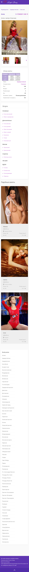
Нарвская (4, 443)
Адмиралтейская (6, 358)
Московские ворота (7, 440)
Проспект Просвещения (8, 498)
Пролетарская (5, 489)
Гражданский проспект (7, 387)
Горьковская (5, 381)
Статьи (10, 560)
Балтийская (5, 364)
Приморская (5, 486)
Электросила (5, 542)
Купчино (4, 413)
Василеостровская (6, 370)
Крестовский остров (7, 410)
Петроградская (5, 466)
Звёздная (4, 399)
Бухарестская (5, 367)
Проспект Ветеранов (7, 495)
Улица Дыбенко (6, 527)
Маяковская (5, 431)
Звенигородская (6, 402)
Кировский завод (6, 405)
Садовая (4, 507)
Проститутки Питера (5, 561)
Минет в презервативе (8, 116)
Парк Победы (5, 460)
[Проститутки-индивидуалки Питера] (11, 3)
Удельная (4, 524)
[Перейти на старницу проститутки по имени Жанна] (14, 205)
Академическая (6, 361)
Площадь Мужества (7, 480)
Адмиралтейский (14, 9)
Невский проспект (6, 445)
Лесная (4, 422)
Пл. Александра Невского (8, 472)
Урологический (7, 150)
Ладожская (5, 416)
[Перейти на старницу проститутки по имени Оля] (14, 311)
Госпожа (6, 167)
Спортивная (5, 515)
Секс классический (8, 114)
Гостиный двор (5, 384)
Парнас (4, 463)
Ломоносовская (6, 428)
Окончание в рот (7, 140)
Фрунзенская (5, 530)
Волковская (5, 375)
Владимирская (5, 373)
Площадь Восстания (7, 475)
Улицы (13, 560)
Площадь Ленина (6, 478)
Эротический (6, 147)
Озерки (4, 457)
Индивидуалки (4, 9)
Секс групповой (7, 126)
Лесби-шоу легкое (8, 157)
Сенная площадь (6, 510)
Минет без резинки (8, 129)
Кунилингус (6, 135)
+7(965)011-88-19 (22, 14)
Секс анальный (7, 123)
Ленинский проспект (7, 419)
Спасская (22, 9)
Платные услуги (4, 560)
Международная (6, 434)
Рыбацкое (4, 504)
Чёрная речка (5, 533)
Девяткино (4, 390)
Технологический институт (8, 521)
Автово (4, 355)
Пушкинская (5, 501)
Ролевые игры (7, 170)
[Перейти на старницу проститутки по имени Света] (14, 258)
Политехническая (6, 483)
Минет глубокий (7, 132)
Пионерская (5, 469)
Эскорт (5, 137)
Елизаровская (5, 396)
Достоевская (5, 393)
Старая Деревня (6, 518)
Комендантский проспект (8, 408)
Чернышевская (6, 536)
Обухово (4, 454)
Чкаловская (5, 539)
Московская (5, 437)
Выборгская (5, 378)
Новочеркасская (6, 448)
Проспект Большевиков (8, 492)
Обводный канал (6, 451)
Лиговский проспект (7, 425)
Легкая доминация (8, 173)
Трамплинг (6, 176)
